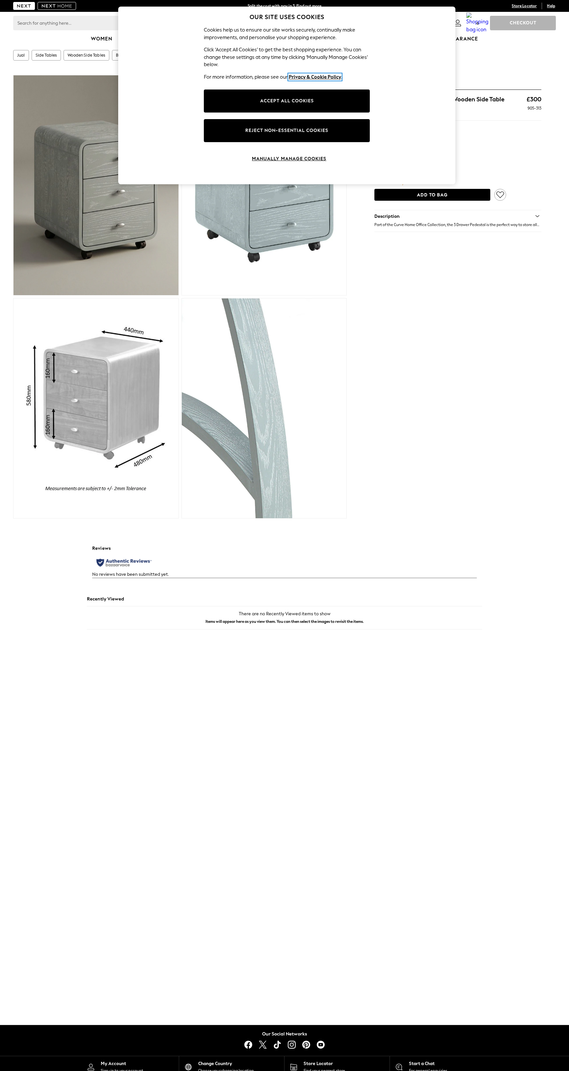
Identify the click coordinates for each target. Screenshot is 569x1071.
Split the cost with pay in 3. (284, 6)
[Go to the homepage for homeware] (57, 6)
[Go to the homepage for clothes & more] (24, 6)
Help (551, 6)
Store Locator (524, 6)
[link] (457, 23)
